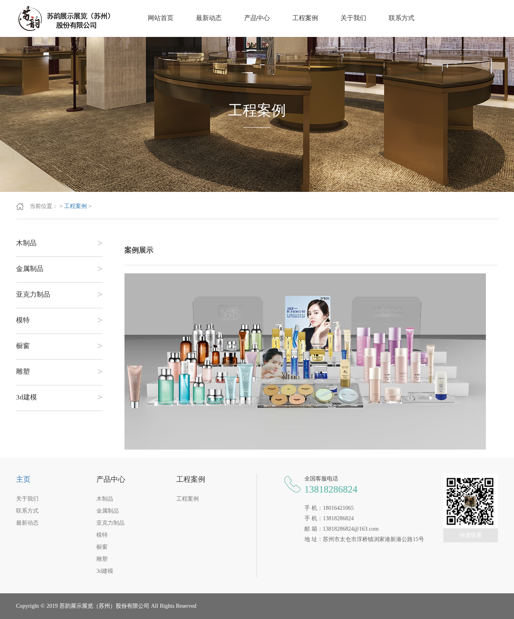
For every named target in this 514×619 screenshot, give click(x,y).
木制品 (59, 243)
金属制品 (59, 269)
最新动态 (209, 17)
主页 (23, 479)
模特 (59, 320)
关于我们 (353, 17)
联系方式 (401, 17)
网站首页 (160, 17)
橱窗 (59, 346)
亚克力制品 (59, 294)
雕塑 (59, 372)
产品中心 (257, 17)
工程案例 (305, 17)
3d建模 (59, 397)
